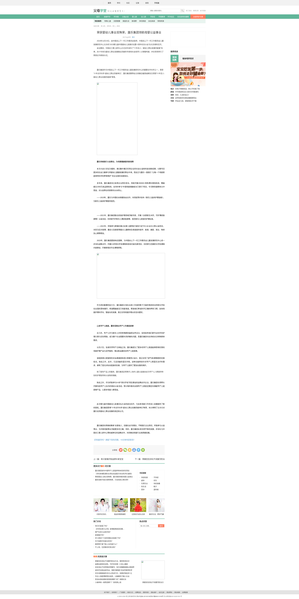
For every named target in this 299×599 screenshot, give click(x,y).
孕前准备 (157, 483)
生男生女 (144, 483)
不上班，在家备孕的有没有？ (105, 547)
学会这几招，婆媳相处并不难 (185, 101)
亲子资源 (203, 11)
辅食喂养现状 (188, 58)
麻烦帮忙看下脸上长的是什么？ (106, 544)
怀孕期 (116, 16)
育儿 (114, 26)
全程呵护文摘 (198, 16)
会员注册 (161, 592)
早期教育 (161, 16)
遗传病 (156, 489)
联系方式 (130, 592)
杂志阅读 (151, 21)
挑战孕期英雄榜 (120, 514)
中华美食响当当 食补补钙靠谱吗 (187, 92)
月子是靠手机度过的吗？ (104, 541)
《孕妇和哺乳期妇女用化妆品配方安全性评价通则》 (114, 473)
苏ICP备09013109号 (156, 596)
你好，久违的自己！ (182, 95)
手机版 (156, 3)
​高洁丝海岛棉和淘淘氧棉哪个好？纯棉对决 (110, 579)
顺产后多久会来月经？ (103, 532)
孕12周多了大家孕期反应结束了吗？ (108, 538)
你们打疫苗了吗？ (101, 526)
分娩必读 (125, 16)
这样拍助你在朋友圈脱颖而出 (185, 98)
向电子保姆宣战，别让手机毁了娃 (187, 88)
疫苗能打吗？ (100, 535)
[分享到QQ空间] (130, 450)
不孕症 (156, 477)
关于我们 (107, 592)
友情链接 (185, 592)
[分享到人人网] (134, 450)
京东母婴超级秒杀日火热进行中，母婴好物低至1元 (113, 573)
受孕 (142, 489)
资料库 (109, 26)
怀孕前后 (171, 16)
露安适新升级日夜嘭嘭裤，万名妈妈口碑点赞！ (112, 479)
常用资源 (160, 21)
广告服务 (122, 592)
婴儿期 (134, 16)
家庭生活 (126, 21)
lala (121, 450)
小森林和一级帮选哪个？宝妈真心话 (108, 582)
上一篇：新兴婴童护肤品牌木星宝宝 (108, 459)
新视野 (134, 21)
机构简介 (114, 592)
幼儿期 (143, 16)
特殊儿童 (107, 21)
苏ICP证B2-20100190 (143, 596)
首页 (109, 3)
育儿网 (103, 26)
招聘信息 (138, 592)
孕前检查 (144, 477)
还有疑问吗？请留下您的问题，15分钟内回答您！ (114, 439)
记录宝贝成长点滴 (138, 514)
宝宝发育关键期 (183, 16)
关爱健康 (117, 21)
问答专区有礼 (101, 514)
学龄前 (152, 16)
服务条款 (146, 592)
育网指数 (174, 58)
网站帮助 (169, 592)
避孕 (142, 480)
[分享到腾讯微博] (138, 450)
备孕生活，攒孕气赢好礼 (156, 514)
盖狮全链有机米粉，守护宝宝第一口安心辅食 (111, 564)
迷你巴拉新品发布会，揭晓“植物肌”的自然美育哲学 (113, 570)
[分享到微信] (125, 450)
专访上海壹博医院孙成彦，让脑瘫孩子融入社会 (112, 576)
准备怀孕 (107, 16)
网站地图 (177, 592)
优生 (155, 480)
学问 (118, 3)
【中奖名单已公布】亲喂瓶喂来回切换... (109, 529)
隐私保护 (154, 592)
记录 (137, 3)
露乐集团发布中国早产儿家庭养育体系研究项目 (112, 470)
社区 (128, 3)
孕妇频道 (142, 21)
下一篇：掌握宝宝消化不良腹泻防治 (150, 459)
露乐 (133, 37)
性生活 (143, 486)
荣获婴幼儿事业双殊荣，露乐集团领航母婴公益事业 (114, 476)
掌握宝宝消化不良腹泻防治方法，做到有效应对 (112, 561)
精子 (155, 486)
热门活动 (189, 11)
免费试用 (196, 11)
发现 (147, 3)
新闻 (118, 26)
